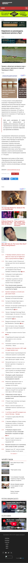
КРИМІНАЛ (7, 540)
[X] (8, 552)
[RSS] (11, 552)
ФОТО (7, 548)
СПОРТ (7, 544)
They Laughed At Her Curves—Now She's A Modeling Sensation (19, 223)
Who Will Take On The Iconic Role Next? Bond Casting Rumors (14, 244)
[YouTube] (6, 552)
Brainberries (4, 219)
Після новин (6, 516)
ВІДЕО (7, 546)
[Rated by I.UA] (9, 558)
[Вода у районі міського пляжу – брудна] (5, 464)
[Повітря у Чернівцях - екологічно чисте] (5, 493)
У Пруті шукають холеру (15, 470)
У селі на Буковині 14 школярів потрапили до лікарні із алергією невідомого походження (17, 478)
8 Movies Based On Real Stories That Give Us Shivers (7, 222)
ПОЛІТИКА (7, 538)
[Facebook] (3, 552)
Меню (3, 8)
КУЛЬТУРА (7, 542)
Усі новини (13, 453)
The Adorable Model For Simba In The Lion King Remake (13, 208)
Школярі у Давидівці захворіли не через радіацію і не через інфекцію (17, 485)
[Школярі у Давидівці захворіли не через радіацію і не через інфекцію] (5, 486)
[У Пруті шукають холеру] (5, 471)
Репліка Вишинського (10, 498)
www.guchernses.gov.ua (13, 170)
